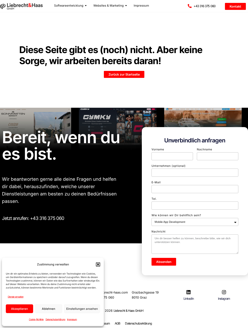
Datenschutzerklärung (55, 319)
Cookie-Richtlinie (36, 319)
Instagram (224, 298)
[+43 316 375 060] (190, 6)
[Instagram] (224, 292)
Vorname (158, 149)
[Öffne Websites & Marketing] (126, 5)
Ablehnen (48, 309)
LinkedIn (188, 298)
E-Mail (156, 182)
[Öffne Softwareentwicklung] (85, 5)
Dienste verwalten (15, 296)
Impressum (72, 319)
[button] (98, 264)
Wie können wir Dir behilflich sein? (176, 215)
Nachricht (159, 231)
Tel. (154, 198)
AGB (117, 323)
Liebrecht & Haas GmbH (128, 311)
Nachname (204, 149)
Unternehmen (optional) (169, 165)
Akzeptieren (19, 309)
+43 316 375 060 (204, 6)
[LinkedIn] (188, 292)
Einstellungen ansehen (82, 309)
